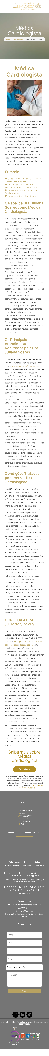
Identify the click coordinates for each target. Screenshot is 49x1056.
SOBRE (23, 813)
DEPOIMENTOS (27, 821)
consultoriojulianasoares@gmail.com (25, 905)
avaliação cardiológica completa (26, 366)
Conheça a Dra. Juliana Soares (22, 196)
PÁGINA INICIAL (26, 810)
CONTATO (25, 819)
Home (8, 39)
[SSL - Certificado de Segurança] (37, 1037)
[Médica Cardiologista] (24, 98)
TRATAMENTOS (26, 816)
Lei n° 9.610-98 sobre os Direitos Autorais (28, 786)
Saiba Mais (24, 769)
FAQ (22, 824)
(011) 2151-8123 (26, 908)
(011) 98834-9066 (26, 911)
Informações (18, 39)
